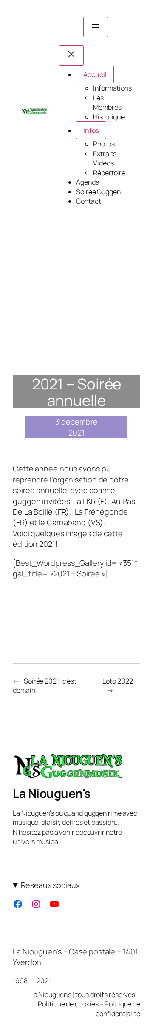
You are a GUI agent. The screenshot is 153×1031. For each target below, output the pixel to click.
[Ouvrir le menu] (95, 27)
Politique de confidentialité (118, 1008)
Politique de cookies (68, 1004)
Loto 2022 (117, 681)
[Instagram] (36, 904)
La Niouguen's (52, 793)
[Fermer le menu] (71, 55)
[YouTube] (54, 904)
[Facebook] (18, 904)
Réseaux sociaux (50, 885)
